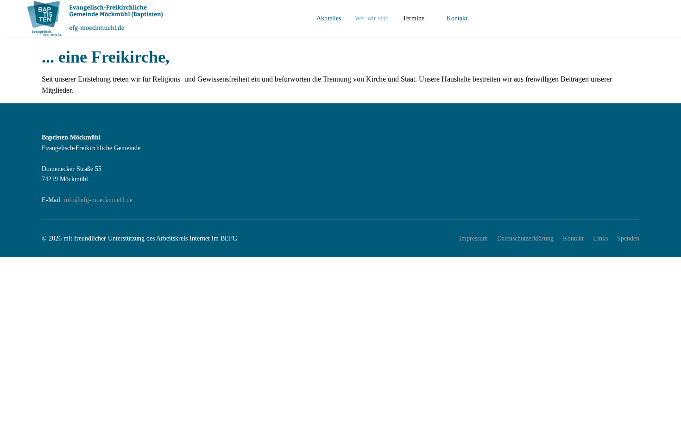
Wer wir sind (372, 18)
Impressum (473, 238)
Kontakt (457, 18)
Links (600, 238)
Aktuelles (328, 18)
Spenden (628, 238)
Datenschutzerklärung (525, 238)
